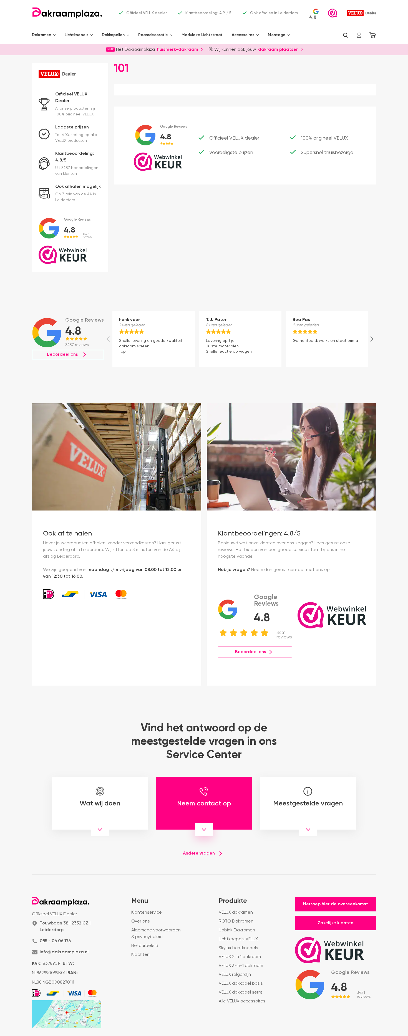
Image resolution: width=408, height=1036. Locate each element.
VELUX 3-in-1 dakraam (241, 966)
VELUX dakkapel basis (241, 983)
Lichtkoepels (76, 35)
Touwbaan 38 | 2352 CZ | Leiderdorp (65, 926)
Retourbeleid (144, 946)
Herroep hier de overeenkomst (335, 904)
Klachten (140, 954)
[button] (345, 35)
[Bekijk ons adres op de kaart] (66, 1014)
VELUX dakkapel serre (241, 992)
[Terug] (108, 339)
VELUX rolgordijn (235, 974)
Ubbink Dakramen (237, 930)
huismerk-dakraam (177, 49)
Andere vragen (199, 853)
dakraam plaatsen (278, 49)
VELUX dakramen (236, 912)
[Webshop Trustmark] (332, 13)
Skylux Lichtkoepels (238, 948)
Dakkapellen (113, 35)
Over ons (140, 921)
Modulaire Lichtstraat (202, 35)
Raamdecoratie (153, 35)
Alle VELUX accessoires (242, 1001)
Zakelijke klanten (335, 923)
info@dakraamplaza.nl (64, 952)
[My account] (359, 35)
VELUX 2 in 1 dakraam (240, 957)
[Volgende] (372, 339)
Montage (276, 35)
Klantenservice (146, 912)
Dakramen (41, 35)
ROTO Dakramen (236, 921)
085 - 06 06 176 (55, 941)
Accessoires (243, 35)
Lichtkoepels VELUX (238, 939)
